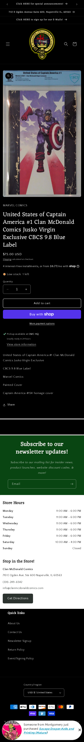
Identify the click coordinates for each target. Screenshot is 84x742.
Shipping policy (71, 722)
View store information (21, 344)
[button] (8, 44)
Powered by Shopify (49, 722)
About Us (14, 623)
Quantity (8, 281)
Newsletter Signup (19, 641)
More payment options (42, 323)
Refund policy (45, 728)
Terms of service (25, 728)
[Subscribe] (71, 484)
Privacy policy (63, 728)
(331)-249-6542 (12, 582)
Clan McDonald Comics (26, 722)
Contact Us (15, 632)
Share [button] (11, 404)
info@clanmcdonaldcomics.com (23, 588)
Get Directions (17, 598)
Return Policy (16, 649)
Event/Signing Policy (21, 658)
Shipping (7, 259)
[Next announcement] (76, 4)
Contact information (44, 734)
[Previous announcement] (7, 4)
